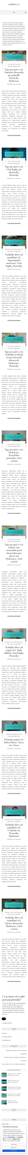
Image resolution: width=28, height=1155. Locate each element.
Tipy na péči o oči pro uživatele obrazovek (13, 1064)
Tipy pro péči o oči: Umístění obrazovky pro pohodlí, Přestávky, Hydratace (14, 75)
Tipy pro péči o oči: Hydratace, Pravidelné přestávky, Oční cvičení (14, 455)
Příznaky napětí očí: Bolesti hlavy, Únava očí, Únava (14, 742)
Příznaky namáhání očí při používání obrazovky (16, 1052)
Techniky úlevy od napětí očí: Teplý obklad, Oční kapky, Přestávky (14, 651)
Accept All (14, 1150)
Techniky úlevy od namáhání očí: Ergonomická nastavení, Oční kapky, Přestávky (14, 260)
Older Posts (7, 1023)
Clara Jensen (18, 84)
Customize (14, 1144)
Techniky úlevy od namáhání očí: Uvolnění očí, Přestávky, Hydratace (14, 830)
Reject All (13, 1147)
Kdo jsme (4, 1033)
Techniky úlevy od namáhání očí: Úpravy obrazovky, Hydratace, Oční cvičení (14, 923)
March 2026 (5, 1124)
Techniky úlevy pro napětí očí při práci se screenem (15, 1059)
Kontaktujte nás (6, 1040)
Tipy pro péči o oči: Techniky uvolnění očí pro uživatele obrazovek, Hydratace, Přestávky (14, 358)
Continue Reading (14, 135)
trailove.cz (14, 4)
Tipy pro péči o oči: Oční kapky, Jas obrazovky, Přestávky (14, 171)
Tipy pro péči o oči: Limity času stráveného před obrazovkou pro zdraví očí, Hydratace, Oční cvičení (14, 553)
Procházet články (6, 1036)
